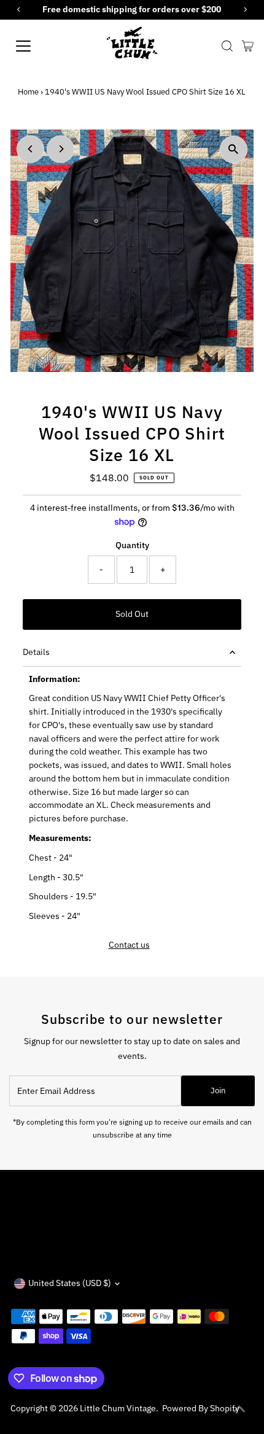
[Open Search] (227, 46)
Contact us (129, 945)
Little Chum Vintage (118, 1408)
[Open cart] (248, 46)
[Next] (60, 149)
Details (36, 651)
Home (28, 92)
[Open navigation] (37, 46)
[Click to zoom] (233, 149)
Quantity (132, 545)
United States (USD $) (69, 1283)
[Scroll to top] (239, 1409)
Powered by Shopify (200, 1408)
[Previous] (30, 149)
